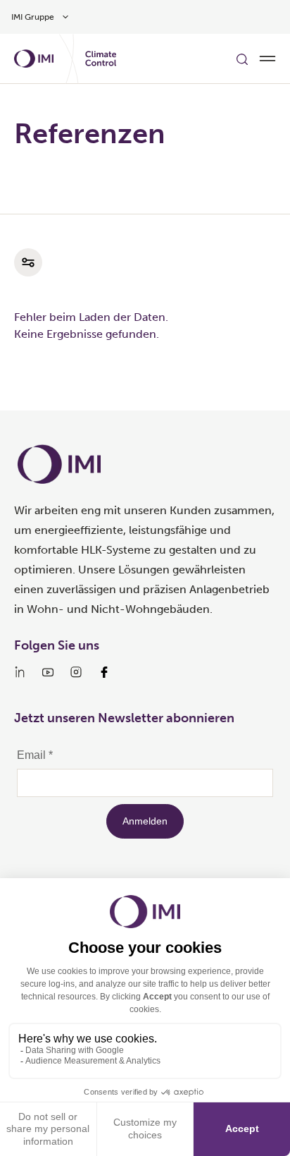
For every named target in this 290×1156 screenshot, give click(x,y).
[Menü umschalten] (267, 58)
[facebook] (104, 672)
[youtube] (47, 672)
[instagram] (76, 672)
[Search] (242, 58)
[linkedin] (19, 672)
